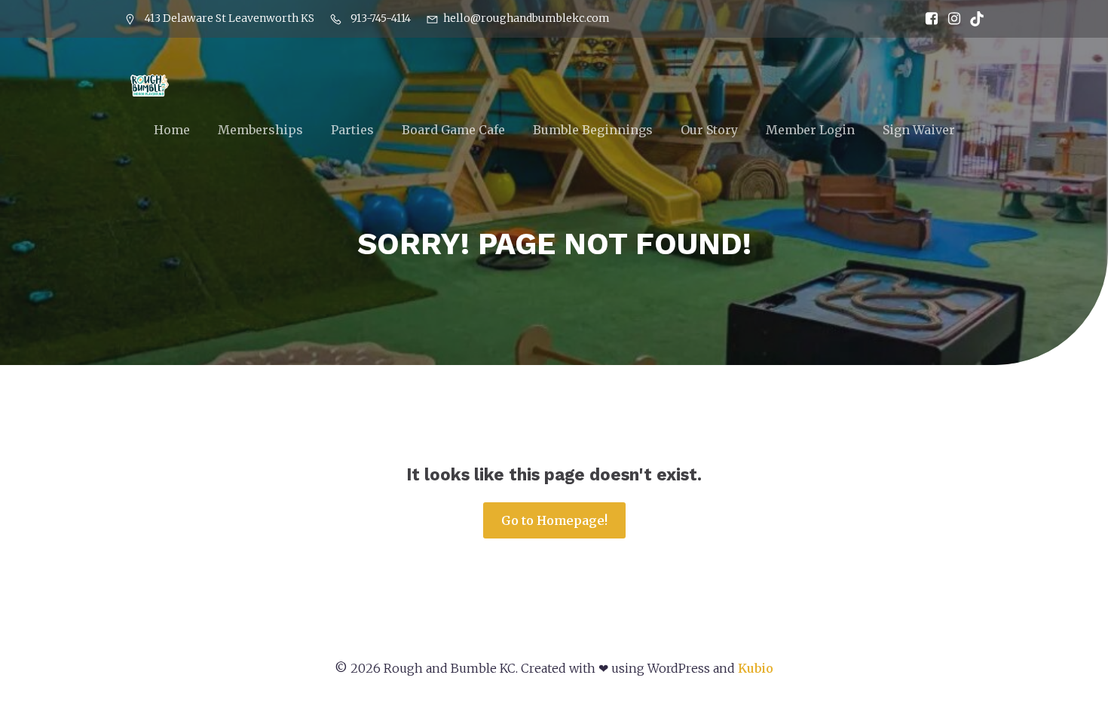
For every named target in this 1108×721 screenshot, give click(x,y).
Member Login (810, 129)
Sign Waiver (919, 129)
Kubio (755, 668)
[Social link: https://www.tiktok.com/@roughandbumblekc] (973, 19)
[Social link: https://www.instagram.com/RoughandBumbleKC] (950, 19)
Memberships (260, 129)
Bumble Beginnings (593, 129)
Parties (352, 129)
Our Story (709, 129)
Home (172, 129)
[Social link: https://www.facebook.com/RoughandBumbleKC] (928, 19)
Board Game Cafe (453, 129)
